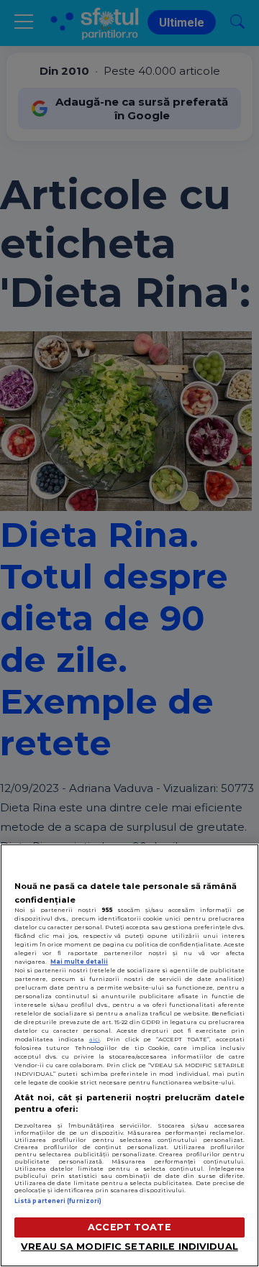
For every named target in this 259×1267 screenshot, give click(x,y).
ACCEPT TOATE (129, 1227)
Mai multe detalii (79, 961)
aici (94, 1039)
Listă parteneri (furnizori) (57, 1200)
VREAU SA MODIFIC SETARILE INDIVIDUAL (129, 1246)
